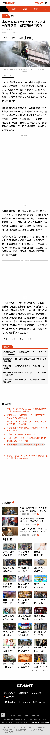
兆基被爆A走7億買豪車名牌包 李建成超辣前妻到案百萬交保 (24, 617)
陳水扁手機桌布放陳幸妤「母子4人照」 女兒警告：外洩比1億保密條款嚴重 (9, 633)
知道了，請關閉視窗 (42, 722)
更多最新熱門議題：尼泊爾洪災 (21, 434)
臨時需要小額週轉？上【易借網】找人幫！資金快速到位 (8, 585)
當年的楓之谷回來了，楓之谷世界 (24, 601)
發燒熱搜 (9, 697)
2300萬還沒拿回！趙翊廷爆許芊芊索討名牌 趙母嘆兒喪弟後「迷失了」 (40, 649)
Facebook (12, 702)
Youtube (27, 702)
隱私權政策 (36, 693)
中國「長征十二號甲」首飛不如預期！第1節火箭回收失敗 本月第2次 (27, 439)
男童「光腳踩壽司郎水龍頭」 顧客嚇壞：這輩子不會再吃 (9, 601)
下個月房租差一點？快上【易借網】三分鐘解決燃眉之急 (24, 569)
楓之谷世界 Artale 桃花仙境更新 (24, 633)
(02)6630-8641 (28, 455)
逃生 (29, 37)
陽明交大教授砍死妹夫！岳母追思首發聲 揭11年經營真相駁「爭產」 (9, 569)
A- (11, 75)
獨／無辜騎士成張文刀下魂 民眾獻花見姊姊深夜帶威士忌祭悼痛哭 (27, 422)
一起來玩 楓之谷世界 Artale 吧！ (9, 649)
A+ (5, 75)
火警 (5, 37)
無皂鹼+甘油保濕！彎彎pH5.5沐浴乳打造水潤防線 (24, 444)
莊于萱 (9, 29)
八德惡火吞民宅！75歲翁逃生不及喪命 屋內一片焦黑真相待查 (24, 353)
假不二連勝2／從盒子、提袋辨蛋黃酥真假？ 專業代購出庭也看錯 (9, 665)
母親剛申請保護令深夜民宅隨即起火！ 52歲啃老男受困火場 (24, 373)
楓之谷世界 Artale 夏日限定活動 (40, 617)
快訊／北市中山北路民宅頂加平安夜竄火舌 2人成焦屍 (24, 366)
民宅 (13, 37)
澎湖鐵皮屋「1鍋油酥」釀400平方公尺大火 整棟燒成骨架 (24, 360)
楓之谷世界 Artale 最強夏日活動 (40, 585)
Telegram (40, 702)
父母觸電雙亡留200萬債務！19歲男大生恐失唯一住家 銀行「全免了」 (40, 665)
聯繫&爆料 (23, 693)
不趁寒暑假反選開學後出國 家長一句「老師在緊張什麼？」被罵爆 (24, 665)
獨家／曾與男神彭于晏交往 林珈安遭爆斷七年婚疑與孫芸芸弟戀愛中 (27, 410)
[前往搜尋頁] (46, 3)
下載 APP (39, 3)
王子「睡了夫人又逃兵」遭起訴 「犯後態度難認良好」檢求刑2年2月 (40, 601)
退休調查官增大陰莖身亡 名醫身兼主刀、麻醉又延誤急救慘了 (24, 553)
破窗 (21, 37)
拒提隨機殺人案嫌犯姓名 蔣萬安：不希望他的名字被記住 (27, 429)
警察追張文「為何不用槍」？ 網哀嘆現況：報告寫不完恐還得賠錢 (27, 416)
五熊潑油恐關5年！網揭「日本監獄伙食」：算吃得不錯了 (9, 617)
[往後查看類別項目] (44, 8)
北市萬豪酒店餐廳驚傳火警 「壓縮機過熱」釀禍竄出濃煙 (24, 380)
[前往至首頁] (9, 3)
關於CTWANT (10, 693)
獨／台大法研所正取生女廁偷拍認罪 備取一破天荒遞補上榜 (24, 649)
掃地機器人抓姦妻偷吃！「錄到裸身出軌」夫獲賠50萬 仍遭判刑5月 (40, 569)
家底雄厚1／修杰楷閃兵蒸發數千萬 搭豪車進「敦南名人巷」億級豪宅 (40, 633)
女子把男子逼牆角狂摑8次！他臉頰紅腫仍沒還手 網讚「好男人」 (9, 553)
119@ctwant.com (19, 457)
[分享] (3, 715)
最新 (14, 9)
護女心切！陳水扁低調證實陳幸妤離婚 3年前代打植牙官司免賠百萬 (24, 585)
